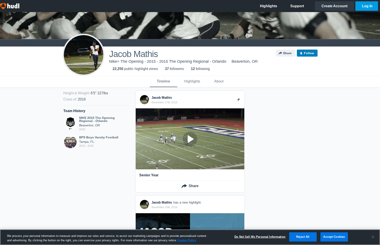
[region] (190, 237)
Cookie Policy (186, 240)
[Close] (373, 237)
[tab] (163, 81)
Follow (309, 53)
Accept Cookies (334, 236)
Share (287, 53)
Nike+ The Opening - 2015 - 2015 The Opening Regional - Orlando (167, 61)
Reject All (302, 236)
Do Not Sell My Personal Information (259, 236)
